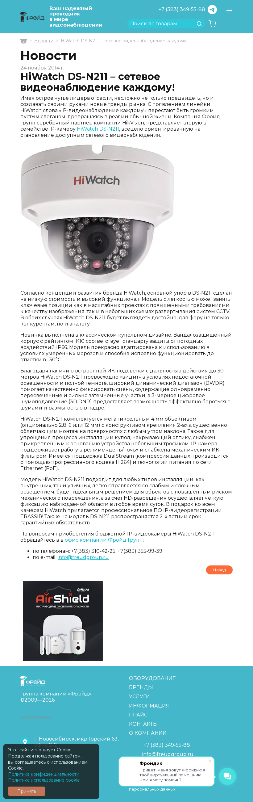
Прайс (138, 715)
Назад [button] (219, 569)
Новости (43, 41)
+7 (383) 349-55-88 (182, 9)
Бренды (141, 687)
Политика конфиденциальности (43, 774)
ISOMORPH (36, 717)
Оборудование (152, 678)
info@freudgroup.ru (83, 557)
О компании (148, 733)
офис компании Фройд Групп (104, 540)
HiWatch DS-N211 (98, 129)
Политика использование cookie (44, 780)
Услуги (139, 696)
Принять (26, 791)
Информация (149, 706)
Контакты (143, 724)
